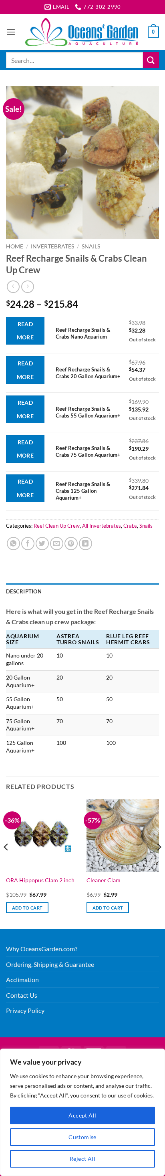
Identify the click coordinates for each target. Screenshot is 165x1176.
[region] (82, 1112)
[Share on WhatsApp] (13, 543)
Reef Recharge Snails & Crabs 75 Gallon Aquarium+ (88, 451)
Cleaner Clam (104, 880)
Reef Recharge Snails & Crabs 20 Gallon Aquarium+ (88, 372)
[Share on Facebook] (27, 543)
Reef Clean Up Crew (57, 525)
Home (14, 246)
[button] (11, 32)
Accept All (82, 1115)
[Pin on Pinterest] (71, 543)
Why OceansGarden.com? (41, 948)
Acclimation (22, 979)
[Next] (158, 863)
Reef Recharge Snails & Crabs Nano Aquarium (83, 333)
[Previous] (6, 863)
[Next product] (13, 286)
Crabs (130, 525)
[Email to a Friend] (56, 543)
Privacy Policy (25, 1010)
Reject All (82, 1158)
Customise (82, 1137)
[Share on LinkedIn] (85, 543)
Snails (91, 246)
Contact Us (21, 995)
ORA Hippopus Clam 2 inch (40, 880)
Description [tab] (24, 591)
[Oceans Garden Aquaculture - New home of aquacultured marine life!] (82, 32)
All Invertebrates (101, 525)
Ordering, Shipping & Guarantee (50, 964)
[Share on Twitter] (42, 543)
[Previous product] (27, 286)
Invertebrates (52, 246)
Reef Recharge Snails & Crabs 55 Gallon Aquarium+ (88, 412)
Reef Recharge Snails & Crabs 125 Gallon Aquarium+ (83, 491)
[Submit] (151, 60)
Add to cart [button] (27, 907)
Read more (25, 331)
